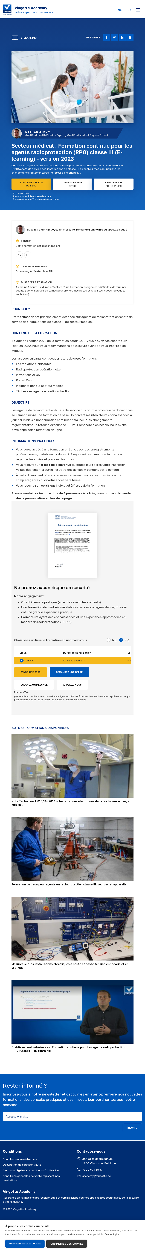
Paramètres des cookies (66, 1243)
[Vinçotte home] (7, 10)
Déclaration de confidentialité (22, 1164)
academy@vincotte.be (96, 1175)
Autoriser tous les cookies (25, 1244)
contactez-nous (49, 199)
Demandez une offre (89, 229)
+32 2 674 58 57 (92, 1169)
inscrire (132, 1127)
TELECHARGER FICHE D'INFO (114, 184)
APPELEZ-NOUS (72, 684)
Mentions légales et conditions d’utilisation (31, 1170)
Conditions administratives (20, 1159)
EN (130, 10)
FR (27, 254)
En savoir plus (112, 1234)
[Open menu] (138, 10)
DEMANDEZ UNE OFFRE (72, 184)
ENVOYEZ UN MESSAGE (34, 684)
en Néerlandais (42, 196)
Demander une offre (24, 199)
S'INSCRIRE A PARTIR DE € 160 (31, 184)
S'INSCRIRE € (30, 672)
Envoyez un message (61, 229)
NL (119, 10)
